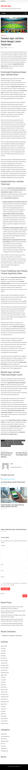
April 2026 (3, 655)
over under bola (17, 442)
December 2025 (4, 665)
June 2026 (3, 651)
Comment (3, 545)
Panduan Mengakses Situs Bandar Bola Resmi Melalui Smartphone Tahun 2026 (12, 505)
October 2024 (4, 699)
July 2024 (3, 706)
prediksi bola (4, 444)
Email (2, 570)
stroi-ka (6, 6)
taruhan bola (11, 444)
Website (3, 576)
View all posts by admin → (16, 467)
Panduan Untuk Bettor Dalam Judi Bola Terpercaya (13, 529)
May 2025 (3, 682)
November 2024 (4, 697)
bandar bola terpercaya (19, 440)
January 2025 (4, 692)
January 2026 (4, 663)
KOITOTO (18, 766)
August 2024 (4, 704)
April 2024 (3, 713)
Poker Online (4, 739)
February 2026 (4, 660)
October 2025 (4, 670)
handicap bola (4, 442)
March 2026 (3, 658)
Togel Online (4, 748)
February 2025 (4, 689)
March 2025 (3, 687)
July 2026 (3, 648)
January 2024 (4, 721)
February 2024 (4, 718)
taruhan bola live (19, 444)
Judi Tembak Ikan (5, 736)
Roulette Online (4, 741)
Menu (4, 13)
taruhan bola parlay (5, 446)
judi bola (11, 442)
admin (5, 47)
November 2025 (4, 668)
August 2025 (4, 675)
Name (2, 564)
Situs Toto (3, 757)
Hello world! (19, 635)
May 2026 (3, 653)
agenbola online (9, 440)
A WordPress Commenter (8, 635)
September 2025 (5, 672)
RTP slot (3, 743)
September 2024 (5, 701)
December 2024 (4, 694)
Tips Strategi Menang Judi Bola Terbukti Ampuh (13, 482)
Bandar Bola (4, 35)
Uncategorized (4, 751)
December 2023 (4, 723)
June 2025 (3, 680)
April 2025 (3, 684)
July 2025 (3, 677)
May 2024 (3, 711)
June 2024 (3, 709)
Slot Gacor (3, 746)
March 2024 (3, 716)
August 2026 (4, 646)
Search (2, 593)
